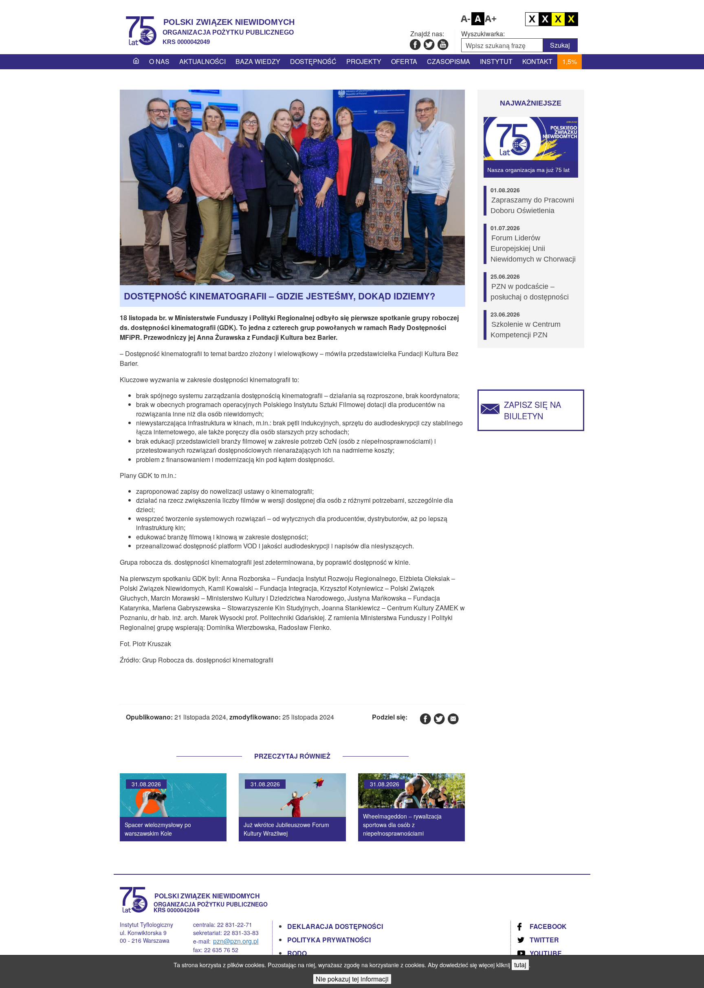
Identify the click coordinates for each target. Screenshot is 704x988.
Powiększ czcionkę (491, 18)
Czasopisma (448, 61)
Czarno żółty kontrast (558, 19)
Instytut (496, 61)
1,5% (569, 61)
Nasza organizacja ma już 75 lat (528, 170)
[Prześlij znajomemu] (453, 718)
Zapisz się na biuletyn (532, 410)
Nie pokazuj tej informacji (352, 979)
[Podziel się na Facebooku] (425, 718)
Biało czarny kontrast (545, 19)
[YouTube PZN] (443, 44)
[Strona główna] (136, 61)
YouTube (546, 953)
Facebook (548, 926)
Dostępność (313, 61)
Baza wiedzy (257, 61)
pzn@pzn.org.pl (236, 941)
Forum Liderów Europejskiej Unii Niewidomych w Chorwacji (533, 248)
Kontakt (537, 61)
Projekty (363, 61)
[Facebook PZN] (415, 44)
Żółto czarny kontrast (571, 19)
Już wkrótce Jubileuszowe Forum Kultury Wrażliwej (286, 829)
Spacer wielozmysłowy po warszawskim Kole (158, 829)
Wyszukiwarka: (483, 33)
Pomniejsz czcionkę (465, 18)
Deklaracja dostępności (335, 926)
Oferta (404, 61)
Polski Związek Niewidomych (229, 22)
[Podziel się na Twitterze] (439, 718)
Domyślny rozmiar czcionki (478, 18)
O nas (159, 61)
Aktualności (202, 61)
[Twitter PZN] (429, 44)
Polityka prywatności (329, 939)
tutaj (520, 964)
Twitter (544, 939)
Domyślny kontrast (532, 19)
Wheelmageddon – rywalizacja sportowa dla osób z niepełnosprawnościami (402, 824)
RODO (297, 953)
